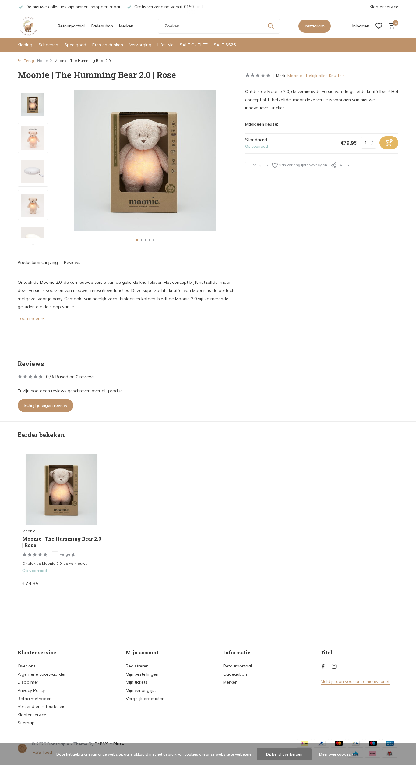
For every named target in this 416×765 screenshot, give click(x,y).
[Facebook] (323, 666)
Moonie (294, 75)
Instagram (315, 26)
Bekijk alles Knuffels (325, 75)
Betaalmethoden (34, 698)
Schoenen (48, 45)
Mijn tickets (136, 682)
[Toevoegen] (90, 583)
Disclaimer (28, 682)
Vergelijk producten (145, 698)
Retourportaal (71, 26)
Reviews (72, 262)
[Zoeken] (270, 26)
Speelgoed (75, 45)
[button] (137, 240)
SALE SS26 (225, 45)
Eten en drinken (107, 45)
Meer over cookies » (336, 754)
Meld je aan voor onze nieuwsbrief (355, 681)
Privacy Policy (31, 690)
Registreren (137, 666)
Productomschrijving (38, 262)
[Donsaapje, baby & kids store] (28, 26)
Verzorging (140, 45)
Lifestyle (165, 45)
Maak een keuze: (261, 124)
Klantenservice (384, 6)
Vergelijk (260, 165)
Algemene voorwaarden (42, 674)
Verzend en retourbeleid (42, 706)
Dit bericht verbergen (284, 754)
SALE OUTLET (194, 45)
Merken (126, 26)
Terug (28, 60)
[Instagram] (334, 666)
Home (42, 60)
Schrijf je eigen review (45, 405)
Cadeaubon (102, 26)
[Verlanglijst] (378, 26)
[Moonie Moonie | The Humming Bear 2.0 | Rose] (61, 489)
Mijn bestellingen (142, 674)
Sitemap (26, 722)
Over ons (27, 666)
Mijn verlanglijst (141, 690)
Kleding (25, 45)
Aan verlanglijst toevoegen (302, 164)
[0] (390, 26)
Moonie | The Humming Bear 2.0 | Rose (61, 542)
